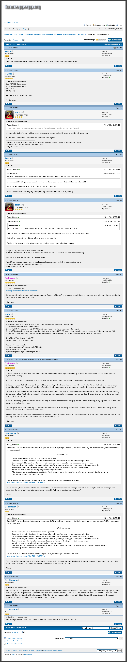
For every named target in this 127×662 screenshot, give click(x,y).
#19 (121, 155)
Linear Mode (118, 44)
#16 (121, 47)
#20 (121, 200)
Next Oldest (10, 628)
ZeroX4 (18, 113)
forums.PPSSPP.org (12, 34)
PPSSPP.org (17, 650)
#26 (121, 577)
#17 (121, 70)
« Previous (15, 40)
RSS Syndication (58, 650)
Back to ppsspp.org (11, 22)
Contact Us (8, 650)
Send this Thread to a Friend (15, 641)
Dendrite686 (10, 433)
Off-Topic (80, 34)
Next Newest (21, 628)
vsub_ (8, 314)
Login (19, 29)
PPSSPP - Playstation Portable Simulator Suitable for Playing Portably (48, 34)
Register (25, 29)
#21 (121, 274)
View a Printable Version (14, 638)
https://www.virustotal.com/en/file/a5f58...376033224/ (26, 483)
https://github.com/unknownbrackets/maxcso (22, 291)
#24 (121, 430)
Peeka (8, 51)
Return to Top (26, 650)
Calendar (111, 25)
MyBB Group (28, 654)
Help (120, 25)
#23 (121, 360)
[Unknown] (54, 359)
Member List (100, 25)
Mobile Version (47, 650)
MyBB (13, 654)
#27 (121, 606)
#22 (121, 310)
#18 (121, 108)
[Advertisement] (49, 15)
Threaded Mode (108, 44)
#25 (121, 503)
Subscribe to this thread (14, 644)
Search (88, 25)
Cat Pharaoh (11, 580)
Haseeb (8, 74)
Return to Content (36, 650)
